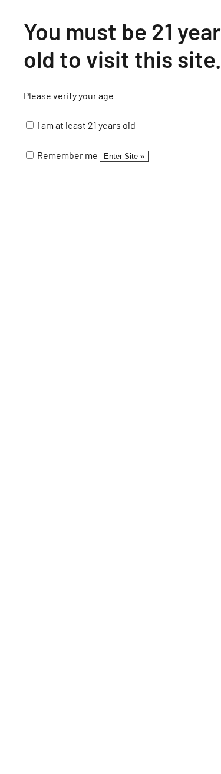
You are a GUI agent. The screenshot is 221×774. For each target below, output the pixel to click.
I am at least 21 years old (85, 125)
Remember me (66, 155)
